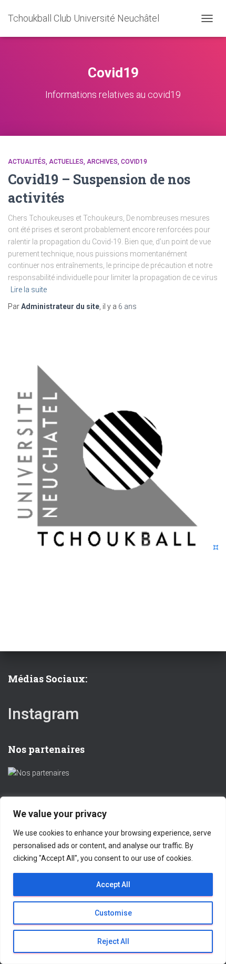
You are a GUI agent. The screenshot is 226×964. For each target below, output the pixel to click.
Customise (113, 913)
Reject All (113, 941)
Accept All (113, 884)
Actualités (27, 161)
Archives (102, 161)
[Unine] (38, 772)
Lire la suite (29, 289)
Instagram (43, 713)
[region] (113, 880)
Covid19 (134, 161)
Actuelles (66, 161)
